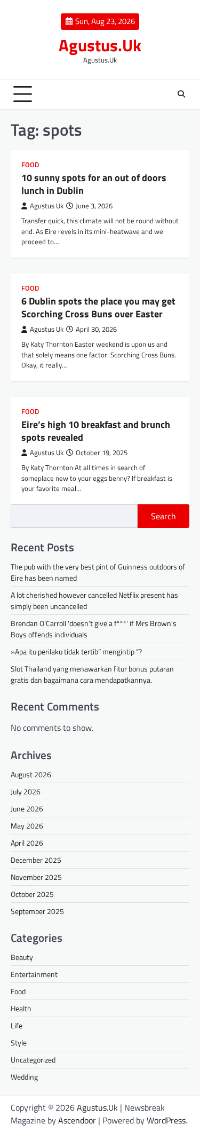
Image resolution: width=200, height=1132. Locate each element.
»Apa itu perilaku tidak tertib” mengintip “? (76, 651)
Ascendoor (77, 1120)
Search (163, 516)
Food (30, 165)
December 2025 (36, 859)
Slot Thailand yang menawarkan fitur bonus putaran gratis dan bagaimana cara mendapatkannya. (92, 674)
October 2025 (32, 894)
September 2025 (37, 911)
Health (21, 1008)
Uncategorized (33, 1059)
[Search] (181, 94)
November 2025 (36, 877)
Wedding (24, 1076)
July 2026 (26, 791)
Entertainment (34, 974)
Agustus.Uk (100, 45)
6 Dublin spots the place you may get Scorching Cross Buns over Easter (98, 307)
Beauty (22, 957)
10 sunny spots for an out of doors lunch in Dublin (93, 183)
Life (16, 1025)
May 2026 (27, 825)
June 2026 (27, 808)
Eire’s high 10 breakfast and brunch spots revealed (95, 430)
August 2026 (31, 774)
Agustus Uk (46, 206)
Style (19, 1042)
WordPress (166, 1120)
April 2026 (27, 842)
